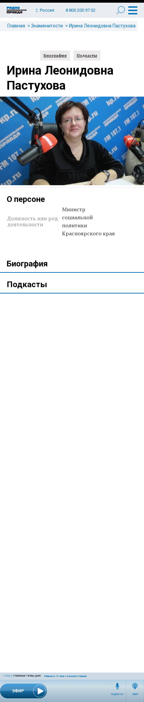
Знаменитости (47, 25)
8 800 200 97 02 (80, 10)
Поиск (121, 10)
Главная (16, 25)
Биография (55, 55)
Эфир (135, 694)
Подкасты (117, 694)
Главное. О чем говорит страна (65, 676)
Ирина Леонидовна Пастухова (102, 25)
